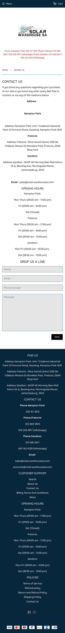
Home (5, 70)
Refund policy (32, 587)
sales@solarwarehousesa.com (36, 182)
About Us (32, 483)
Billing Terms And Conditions (32, 492)
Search (32, 479)
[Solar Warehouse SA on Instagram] (34, 612)
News (32, 497)
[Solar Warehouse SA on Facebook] (29, 612)
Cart (60, 3)
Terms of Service (32, 583)
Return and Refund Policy (32, 592)
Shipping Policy (32, 596)
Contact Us (32, 488)
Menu (9, 3)
